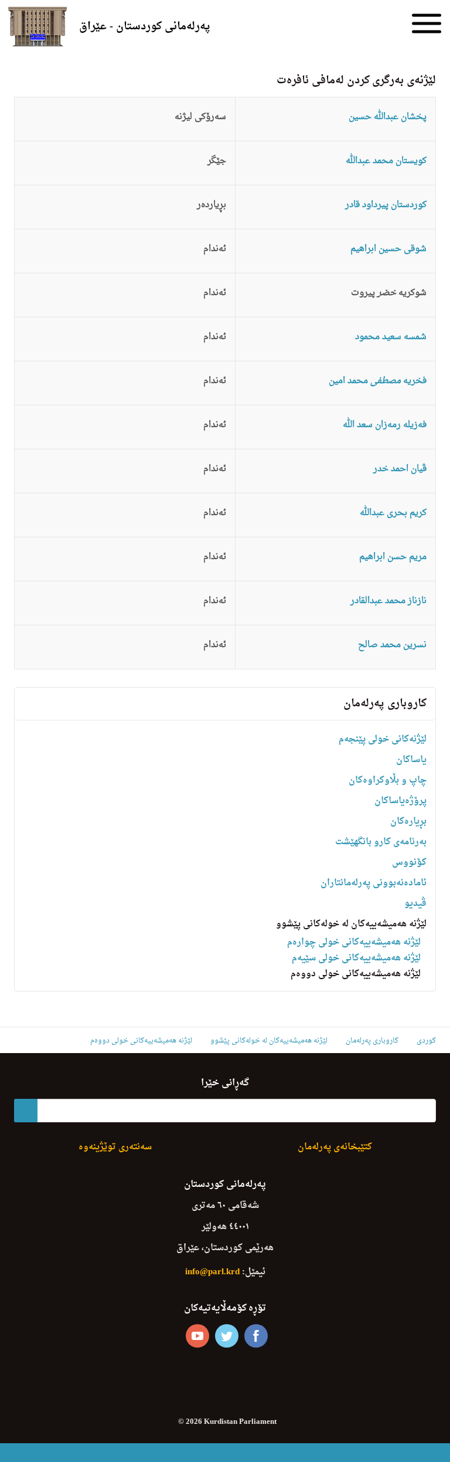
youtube (197, 1336)
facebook (256, 1336)
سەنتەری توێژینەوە (115, 1147)
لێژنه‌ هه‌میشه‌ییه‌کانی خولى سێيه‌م (356, 958)
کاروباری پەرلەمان (385, 703)
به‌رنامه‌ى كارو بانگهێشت (381, 842)
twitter (226, 1336)
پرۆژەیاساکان (400, 801)
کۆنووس (409, 862)
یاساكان (411, 760)
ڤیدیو (415, 903)
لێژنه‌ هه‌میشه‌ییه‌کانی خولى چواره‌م (354, 942)
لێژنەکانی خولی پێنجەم (383, 739)
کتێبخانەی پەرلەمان (335, 1147)
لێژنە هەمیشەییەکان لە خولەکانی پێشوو (351, 924)
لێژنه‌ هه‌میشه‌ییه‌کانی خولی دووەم (356, 974)
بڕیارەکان (408, 821)
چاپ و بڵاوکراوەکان (388, 780)
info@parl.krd (212, 1272)
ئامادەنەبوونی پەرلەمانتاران (374, 883)
